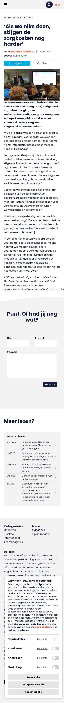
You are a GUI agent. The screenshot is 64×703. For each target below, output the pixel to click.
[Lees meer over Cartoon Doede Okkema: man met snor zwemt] (32, 478)
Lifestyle (9, 534)
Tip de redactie (41, 534)
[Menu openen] (5, 4)
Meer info (42, 639)
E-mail (39, 338)
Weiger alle (33, 677)
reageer (17, 63)
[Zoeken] (49, 4)
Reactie (12, 352)
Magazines (38, 530)
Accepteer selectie (33, 684)
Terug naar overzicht (20, 17)
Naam (11, 338)
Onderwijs (10, 530)
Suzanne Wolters (22, 51)
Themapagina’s (13, 542)
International (12, 538)
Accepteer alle (33, 692)
